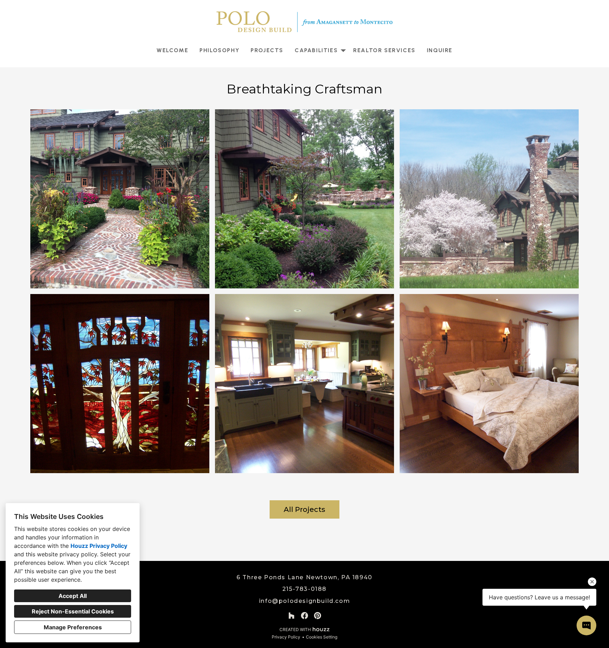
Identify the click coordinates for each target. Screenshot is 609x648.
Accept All (73, 595)
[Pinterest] (317, 615)
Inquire (440, 50)
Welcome (172, 50)
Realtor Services (384, 50)
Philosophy (219, 50)
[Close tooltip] (592, 581)
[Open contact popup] (586, 625)
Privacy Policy (286, 637)
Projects (267, 50)
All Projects (304, 509)
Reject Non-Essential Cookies (73, 611)
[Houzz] (291, 615)
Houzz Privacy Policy (98, 545)
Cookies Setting (321, 637)
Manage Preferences (73, 627)
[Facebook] (304, 615)
